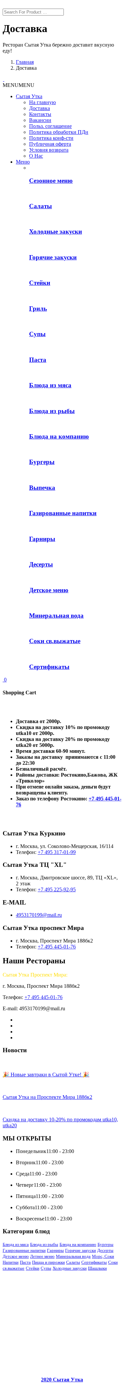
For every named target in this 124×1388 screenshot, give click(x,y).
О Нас (36, 156)
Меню (23, 162)
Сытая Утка (29, 96)
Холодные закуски (70, 1268)
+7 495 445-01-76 (57, 946)
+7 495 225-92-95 (57, 889)
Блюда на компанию (78, 1244)
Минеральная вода (73, 1256)
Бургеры (105, 1244)
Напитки (11, 1262)
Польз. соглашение (50, 126)
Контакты (40, 114)
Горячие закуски (80, 1250)
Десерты (105, 1250)
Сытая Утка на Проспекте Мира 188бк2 (47, 1097)
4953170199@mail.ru (39, 915)
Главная (25, 62)
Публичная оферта (50, 144)
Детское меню (16, 1256)
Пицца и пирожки (48, 1262)
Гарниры (55, 1250)
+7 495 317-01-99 (57, 852)
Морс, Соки (103, 1256)
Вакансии (40, 120)
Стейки (32, 1268)
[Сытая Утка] (3, 79)
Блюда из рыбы (44, 1244)
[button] (18, 85)
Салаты (73, 1262)
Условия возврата (48, 150)
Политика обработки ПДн (58, 132)
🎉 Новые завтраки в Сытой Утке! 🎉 (46, 1074)
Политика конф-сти (51, 138)
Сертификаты (94, 1262)
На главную (42, 102)
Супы (46, 1268)
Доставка (39, 108)
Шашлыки (97, 1268)
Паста (25, 1262)
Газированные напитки (24, 1250)
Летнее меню (42, 1256)
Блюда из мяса (16, 1244)
